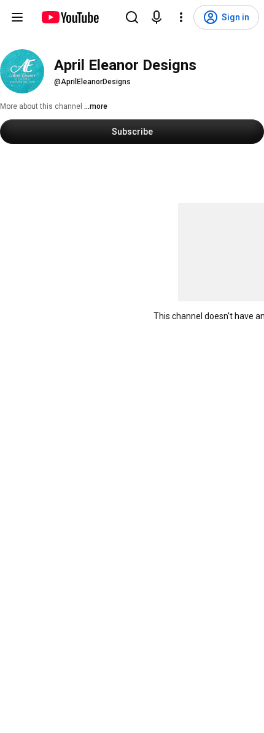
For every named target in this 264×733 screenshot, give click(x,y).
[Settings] (181, 17)
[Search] (132, 17)
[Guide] (17, 17)
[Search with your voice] (156, 17)
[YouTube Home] (69, 17)
